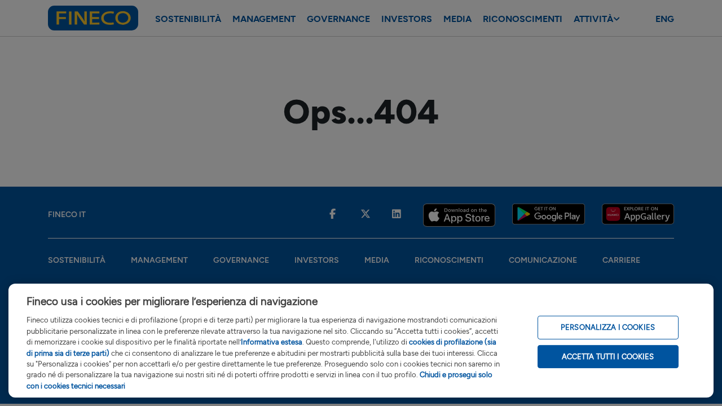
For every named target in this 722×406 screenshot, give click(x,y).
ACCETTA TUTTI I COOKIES (608, 356)
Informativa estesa (271, 342)
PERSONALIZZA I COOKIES (608, 327)
